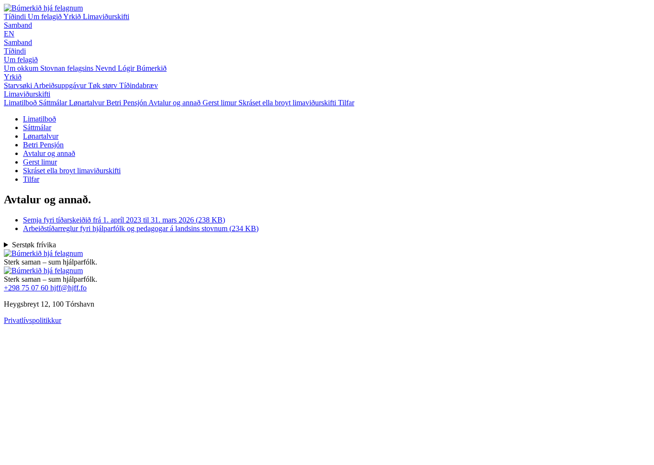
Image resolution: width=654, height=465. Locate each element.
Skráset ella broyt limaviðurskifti (72, 170)
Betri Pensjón (43, 145)
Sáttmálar (37, 127)
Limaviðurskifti (106, 16)
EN (9, 34)
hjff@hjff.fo (68, 288)
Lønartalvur (40, 136)
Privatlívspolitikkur (32, 320)
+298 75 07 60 (27, 288)
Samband (18, 25)
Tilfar (31, 179)
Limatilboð (39, 119)
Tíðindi (16, 16)
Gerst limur (40, 162)
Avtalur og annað (49, 153)
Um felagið (45, 16)
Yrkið (73, 16)
